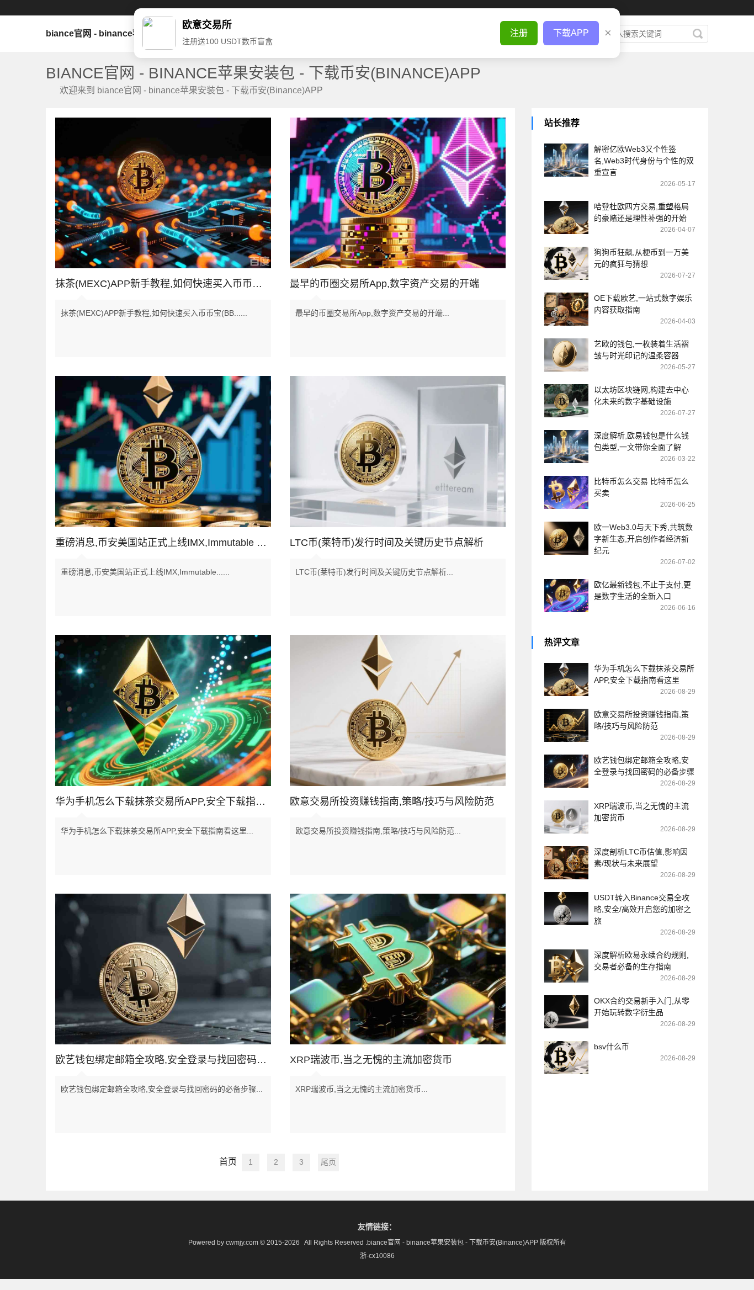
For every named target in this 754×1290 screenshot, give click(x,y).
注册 (519, 33)
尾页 (328, 1162)
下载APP (571, 33)
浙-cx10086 (377, 1256)
